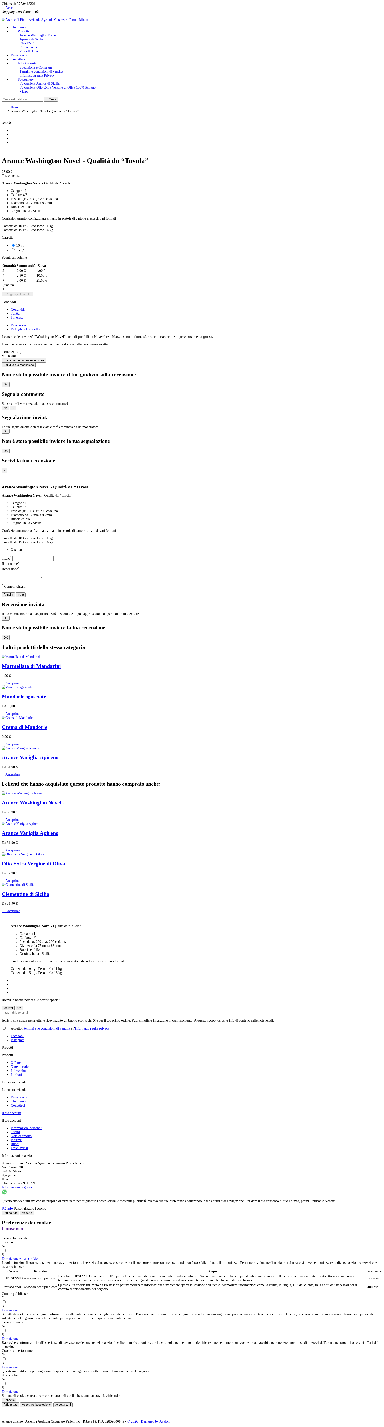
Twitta (15, 313)
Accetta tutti (63, 1404)
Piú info (7, 1208)
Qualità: (16, 550)
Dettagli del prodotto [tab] (25, 329)
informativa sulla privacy (92, 1028)
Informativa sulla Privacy (37, 75)
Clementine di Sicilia (25, 894)
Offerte (16, 1062)
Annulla (8, 594)
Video (24, 91)
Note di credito (21, 1136)
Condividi (18, 309)
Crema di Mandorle (24, 727)
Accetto (27, 1213)
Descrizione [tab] (19, 325)
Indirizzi (16, 1140)
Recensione (11, 569)
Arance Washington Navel (38, 35)
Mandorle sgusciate (24, 696)
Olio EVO (27, 43)
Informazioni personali (26, 1128)
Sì (13, 408)
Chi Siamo (18, 27)
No (5, 408)
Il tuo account (11, 1113)
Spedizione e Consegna (36, 67)
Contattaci (18, 59)
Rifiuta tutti (11, 1213)
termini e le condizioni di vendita (47, 1028)
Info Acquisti (23, 63)
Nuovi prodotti (21, 1066)
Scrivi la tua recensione (19, 365)
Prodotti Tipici (30, 51)
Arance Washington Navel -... (35, 803)
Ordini (15, 1132)
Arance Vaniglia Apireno (30, 757)
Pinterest (17, 317)
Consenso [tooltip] (12, 1228)
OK (6, 384)
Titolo (7, 558)
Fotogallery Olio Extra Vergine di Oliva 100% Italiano (58, 87)
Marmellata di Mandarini (31, 666)
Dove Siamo (19, 55)
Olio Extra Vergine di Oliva (33, 864)
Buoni (15, 1144)
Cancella (9, 1400)
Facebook (17, 1036)
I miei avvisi (19, 1148)
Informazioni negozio (17, 1187)
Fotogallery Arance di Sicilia (40, 83)
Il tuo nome (10, 564)
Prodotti (20, 31)
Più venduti (19, 1070)
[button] (20, 1258)
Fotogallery (22, 79)
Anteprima (11, 683)
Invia (21, 594)
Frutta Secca (28, 47)
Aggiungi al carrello (17, 294)
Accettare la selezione (36, 1404)
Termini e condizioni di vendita (41, 71)
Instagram (17, 1040)
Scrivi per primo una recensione (24, 360)
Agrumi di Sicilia (32, 39)
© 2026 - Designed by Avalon (148, 1421)
